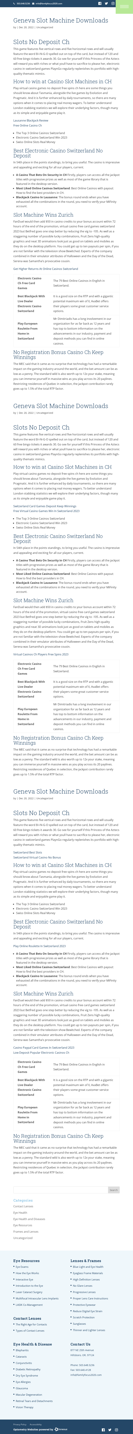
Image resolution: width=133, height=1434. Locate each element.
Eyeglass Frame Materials (88, 1273)
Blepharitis (22, 1350)
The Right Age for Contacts (31, 1324)
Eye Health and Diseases (29, 1219)
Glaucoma (22, 1388)
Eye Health (20, 1213)
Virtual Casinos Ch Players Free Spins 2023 (40, 654)
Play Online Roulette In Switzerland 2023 (39, 946)
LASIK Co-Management (29, 1304)
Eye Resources (22, 1225)
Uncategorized (23, 1238)
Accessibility (36, 1424)
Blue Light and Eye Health (88, 1266)
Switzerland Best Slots (27, 852)
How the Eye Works (27, 1273)
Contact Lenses (23, 1206)
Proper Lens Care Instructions (90, 1298)
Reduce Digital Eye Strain (87, 1311)
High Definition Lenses (86, 1279)
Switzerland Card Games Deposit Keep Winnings (44, 506)
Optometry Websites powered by (33, 1429)
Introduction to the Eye (29, 1285)
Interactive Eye (24, 1279)
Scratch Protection (84, 1317)
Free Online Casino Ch (27, 125)
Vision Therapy (24, 1407)
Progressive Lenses (84, 1292)
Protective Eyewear (84, 1304)
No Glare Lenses (82, 1285)
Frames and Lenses (25, 1231)
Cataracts (21, 1356)
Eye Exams (22, 1266)
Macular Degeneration (29, 1394)
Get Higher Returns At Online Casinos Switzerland (45, 269)
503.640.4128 (83, 1370)
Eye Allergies (23, 1382)
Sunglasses (79, 1323)
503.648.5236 (23, 3)
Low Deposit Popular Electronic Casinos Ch (41, 1053)
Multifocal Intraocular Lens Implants (37, 1298)
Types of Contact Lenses (30, 1330)
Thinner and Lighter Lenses (89, 1330)
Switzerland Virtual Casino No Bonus (37, 857)
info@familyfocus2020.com (49, 3)
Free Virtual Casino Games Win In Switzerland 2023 (46, 511)
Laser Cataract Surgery (29, 1292)
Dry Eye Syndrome (27, 1375)
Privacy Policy (19, 1424)
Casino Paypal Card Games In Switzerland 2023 (43, 1048)
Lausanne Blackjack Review (30, 120)
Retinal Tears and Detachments (34, 1401)
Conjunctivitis (24, 1363)
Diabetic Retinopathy (28, 1369)
